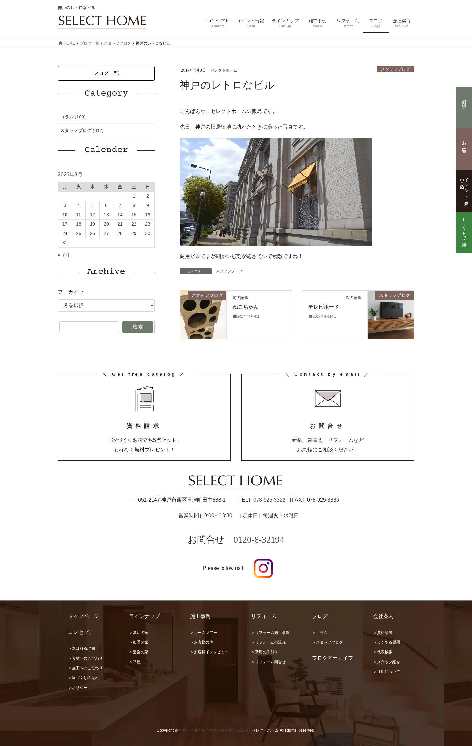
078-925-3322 (269, 499)
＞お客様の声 (201, 642)
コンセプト (81, 632)
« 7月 (64, 255)
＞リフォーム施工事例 (270, 632)
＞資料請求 (382, 632)
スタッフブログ (395, 69)
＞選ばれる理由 (81, 648)
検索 (138, 327)
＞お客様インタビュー (209, 652)
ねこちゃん (245, 307)
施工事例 (200, 616)
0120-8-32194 (258, 539)
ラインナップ (144, 616)
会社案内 (383, 616)
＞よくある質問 (386, 642)
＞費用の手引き (264, 652)
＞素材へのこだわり (85, 658)
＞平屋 (135, 662)
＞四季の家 (138, 642)
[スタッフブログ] (203, 314)
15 (133, 214)
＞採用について (386, 671)
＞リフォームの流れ (268, 642)
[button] (106, 73)
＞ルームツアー (203, 632)
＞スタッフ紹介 (386, 662)
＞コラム (320, 632)
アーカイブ (70, 292)
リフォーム (264, 616)
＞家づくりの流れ (83, 677)
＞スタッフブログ (327, 642)
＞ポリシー (77, 687)
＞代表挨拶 (382, 652)
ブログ (320, 616)
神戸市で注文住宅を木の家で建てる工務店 (215, 730)
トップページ (83, 616)
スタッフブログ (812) (82, 130)
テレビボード (323, 307)
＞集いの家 (138, 632)
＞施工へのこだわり (85, 668)
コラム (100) (73, 116)
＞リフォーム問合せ (268, 662)
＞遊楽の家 (138, 652)
